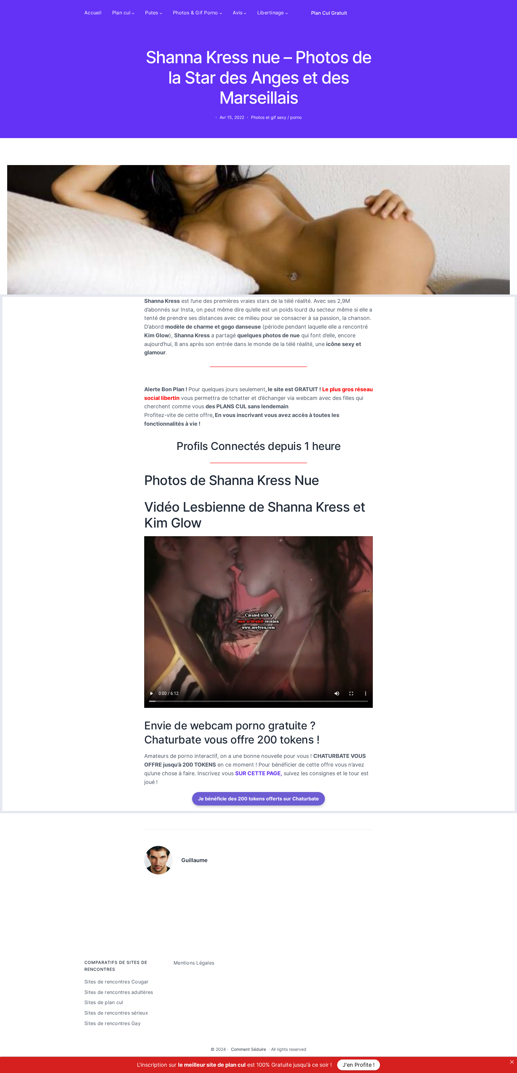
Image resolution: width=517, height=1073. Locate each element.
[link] (512, 1062)
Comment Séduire (248, 1049)
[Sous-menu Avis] (245, 12)
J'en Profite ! (359, 1065)
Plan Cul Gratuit (329, 13)
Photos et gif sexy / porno (276, 117)
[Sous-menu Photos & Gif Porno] (220, 12)
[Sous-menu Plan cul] (133, 12)
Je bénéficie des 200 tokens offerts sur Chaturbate (258, 799)
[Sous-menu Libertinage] (286, 12)
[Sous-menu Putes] (160, 12)
